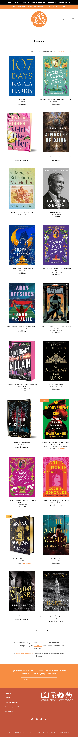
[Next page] (52, 630)
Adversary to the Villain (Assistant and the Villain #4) (22, 385)
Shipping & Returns (12, 702)
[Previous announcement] (4, 2)
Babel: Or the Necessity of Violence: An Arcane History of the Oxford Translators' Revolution (56, 616)
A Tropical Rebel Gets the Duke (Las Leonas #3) (56, 269)
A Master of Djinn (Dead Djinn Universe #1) (56, 156)
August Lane (22, 615)
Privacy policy (51, 732)
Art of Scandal (56, 559)
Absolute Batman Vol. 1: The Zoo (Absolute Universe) (56, 327)
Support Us (9, 712)
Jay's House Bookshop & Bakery (25, 732)
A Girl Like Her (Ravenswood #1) (22, 156)
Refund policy (41, 732)
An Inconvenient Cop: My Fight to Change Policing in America (56, 443)
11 (47, 630)
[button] (4, 19)
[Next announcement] (74, 2)
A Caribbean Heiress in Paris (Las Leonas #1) (56, 100)
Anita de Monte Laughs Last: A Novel (56, 501)
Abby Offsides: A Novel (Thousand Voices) (22, 327)
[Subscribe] (55, 679)
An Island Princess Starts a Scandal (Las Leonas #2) (22, 501)
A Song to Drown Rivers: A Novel (22, 269)
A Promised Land (56, 212)
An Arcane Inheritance (22, 443)
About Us (8, 693)
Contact (8, 698)
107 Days (22, 100)
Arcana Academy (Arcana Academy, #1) (22, 559)
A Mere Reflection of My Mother (22, 212)
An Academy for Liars (56, 385)
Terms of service (63, 732)
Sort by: (34, 51)
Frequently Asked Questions (15, 707)
